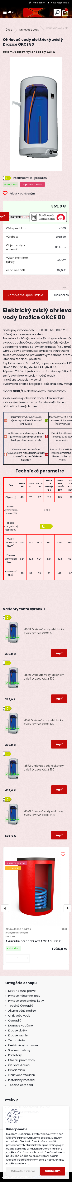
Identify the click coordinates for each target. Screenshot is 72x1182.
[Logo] (35, 12)
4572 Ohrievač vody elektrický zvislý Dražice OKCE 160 (44, 767)
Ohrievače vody (29, 30)
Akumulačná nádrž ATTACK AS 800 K (33, 941)
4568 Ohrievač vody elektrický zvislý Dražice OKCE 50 (44, 631)
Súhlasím (52, 1171)
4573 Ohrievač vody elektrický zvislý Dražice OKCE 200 (44, 813)
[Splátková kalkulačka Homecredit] (19, 216)
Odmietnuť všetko (23, 1171)
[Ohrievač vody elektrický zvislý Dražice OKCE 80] (36, 114)
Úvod (9, 30)
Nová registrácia (60, 2)
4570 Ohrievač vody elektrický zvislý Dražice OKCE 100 (44, 677)
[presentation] (5, 908)
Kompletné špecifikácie (25, 295)
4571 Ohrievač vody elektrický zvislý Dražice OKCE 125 (43, 722)
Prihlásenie (39, 2)
